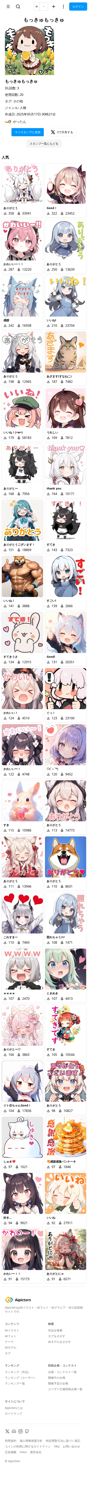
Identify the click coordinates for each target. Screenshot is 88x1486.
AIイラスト (12, 1330)
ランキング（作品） (18, 1372)
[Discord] (13, 1431)
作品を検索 (55, 1330)
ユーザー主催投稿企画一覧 (65, 1389)
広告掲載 (10, 1452)
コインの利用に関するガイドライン (28, 1446)
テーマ (9, 1342)
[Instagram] (20, 1431)
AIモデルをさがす (59, 1342)
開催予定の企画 (58, 1383)
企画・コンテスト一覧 (62, 1372)
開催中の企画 (56, 1378)
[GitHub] (27, 1431)
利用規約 (10, 1441)
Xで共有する (65, 132)
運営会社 (36, 1452)
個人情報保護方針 (31, 1441)
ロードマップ (13, 1413)
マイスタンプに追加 (28, 132)
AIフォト (10, 1336)
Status (23, 1452)
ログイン (78, 6)
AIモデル (10, 1347)
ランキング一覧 (15, 1383)
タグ (8, 1353)
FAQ (57, 1446)
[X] (7, 1431)
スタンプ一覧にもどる (44, 143)
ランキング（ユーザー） (20, 1378)
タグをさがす (56, 1336)
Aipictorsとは (14, 1408)
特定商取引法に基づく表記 (63, 1441)
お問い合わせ (71, 1446)
